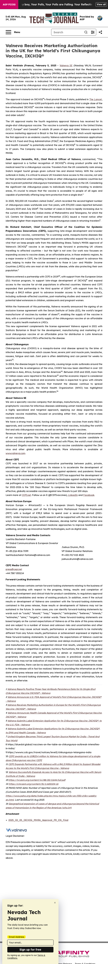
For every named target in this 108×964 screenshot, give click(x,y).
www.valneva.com (15, 453)
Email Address (16, 936)
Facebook (88, 495)
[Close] (55, 902)
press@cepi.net (14, 569)
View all (101, 4)
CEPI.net (26, 495)
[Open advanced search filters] (92, 32)
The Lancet (95, 99)
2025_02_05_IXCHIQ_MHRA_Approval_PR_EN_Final (38, 820)
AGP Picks (9, 4)
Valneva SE (66, 65)
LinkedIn (73, 495)
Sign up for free (30, 949)
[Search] (86, 32)
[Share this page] (100, 32)
